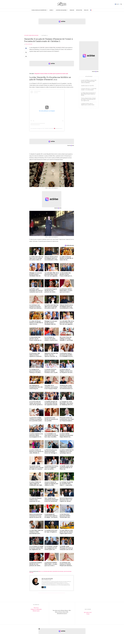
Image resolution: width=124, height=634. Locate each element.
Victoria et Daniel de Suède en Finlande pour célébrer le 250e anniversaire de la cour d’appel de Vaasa (88, 99)
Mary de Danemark (67, 571)
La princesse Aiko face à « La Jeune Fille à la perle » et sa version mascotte (88, 89)
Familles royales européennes (39, 10)
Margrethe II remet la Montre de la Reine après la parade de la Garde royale (51, 73)
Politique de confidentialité (36, 609)
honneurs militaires (47, 571)
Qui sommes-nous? (88, 612)
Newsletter (79, 10)
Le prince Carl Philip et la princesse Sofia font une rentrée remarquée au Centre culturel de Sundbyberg (88, 81)
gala (42, 571)
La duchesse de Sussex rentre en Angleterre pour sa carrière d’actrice (87, 104)
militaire (31, 572)
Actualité (26, 35)
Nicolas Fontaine (28, 44)
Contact (87, 614)
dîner (39, 571)
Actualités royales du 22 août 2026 (87, 85)
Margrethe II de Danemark (57, 571)
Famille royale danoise (33, 35)
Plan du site (36, 607)
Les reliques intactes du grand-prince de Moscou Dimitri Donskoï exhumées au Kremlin (88, 94)
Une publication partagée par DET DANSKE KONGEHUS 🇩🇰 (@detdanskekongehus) (47, 128)
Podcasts (86, 10)
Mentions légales (36, 610)
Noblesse (72, 10)
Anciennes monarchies (61, 10)
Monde (51, 10)
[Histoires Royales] (62, 4)
